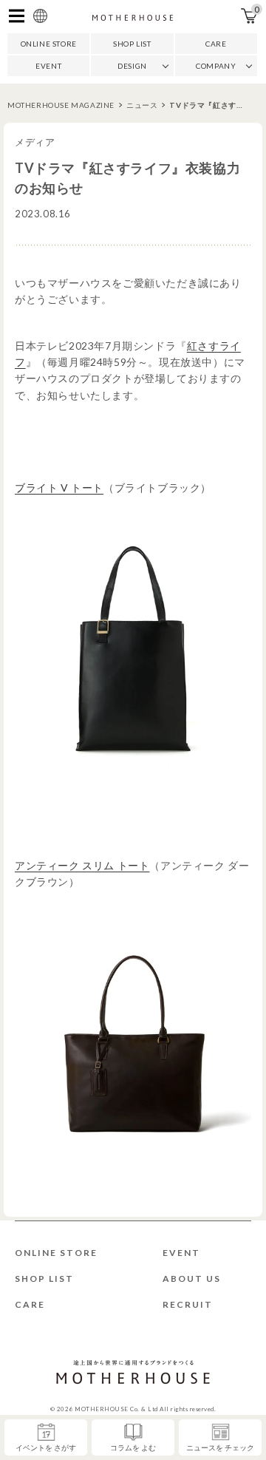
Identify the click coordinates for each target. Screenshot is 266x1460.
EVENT (48, 65)
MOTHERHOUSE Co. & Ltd (116, 1409)
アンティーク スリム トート (82, 865)
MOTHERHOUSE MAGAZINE (61, 105)
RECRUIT (188, 1304)
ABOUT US (192, 1278)
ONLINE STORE (49, 43)
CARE (215, 43)
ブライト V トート (59, 487)
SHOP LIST (132, 43)
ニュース (141, 105)
